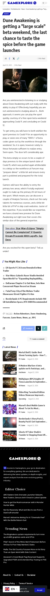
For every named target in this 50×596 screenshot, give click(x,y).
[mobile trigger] (5, 3)
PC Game (22, 359)
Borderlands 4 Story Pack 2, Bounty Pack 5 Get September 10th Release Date (32, 421)
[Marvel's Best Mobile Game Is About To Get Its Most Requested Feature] (10, 409)
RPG (34, 317)
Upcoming (22, 399)
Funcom (6, 317)
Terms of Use (24, 591)
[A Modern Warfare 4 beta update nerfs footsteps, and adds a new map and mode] (10, 369)
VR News (22, 386)
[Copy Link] (18, 58)
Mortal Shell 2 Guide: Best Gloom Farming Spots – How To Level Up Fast (32, 355)
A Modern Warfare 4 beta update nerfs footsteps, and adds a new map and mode (31, 368)
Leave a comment (38, 339)
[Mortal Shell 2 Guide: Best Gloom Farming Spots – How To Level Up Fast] (10, 356)
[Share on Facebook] (9, 58)
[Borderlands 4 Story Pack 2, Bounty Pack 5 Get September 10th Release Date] (10, 422)
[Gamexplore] (22, 3)
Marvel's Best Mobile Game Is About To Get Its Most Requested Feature (32, 408)
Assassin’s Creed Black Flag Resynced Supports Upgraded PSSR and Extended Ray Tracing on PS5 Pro (24, 559)
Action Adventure (21, 313)
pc (30, 317)
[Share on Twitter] (14, 58)
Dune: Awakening (38, 313)
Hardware (22, 372)
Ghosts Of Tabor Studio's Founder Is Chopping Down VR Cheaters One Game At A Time (32, 435)
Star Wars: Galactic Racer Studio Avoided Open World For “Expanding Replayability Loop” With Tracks (23, 278)
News (6, 14)
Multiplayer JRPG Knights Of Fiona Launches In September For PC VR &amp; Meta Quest (32, 382)
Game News (16, 317)
